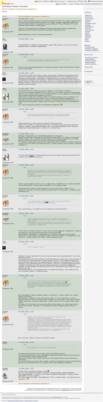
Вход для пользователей (92, 4)
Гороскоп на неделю (91, 57)
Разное (87, 41)
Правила (15, 6)
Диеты (47, 1)
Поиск (71, 4)
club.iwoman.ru (65, 390)
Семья (87, 33)
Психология (88, 17)
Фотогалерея (24, 6)
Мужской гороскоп (90, 60)
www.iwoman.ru (57, 397)
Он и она (88, 28)
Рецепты (40, 1)
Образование (89, 26)
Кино (86, 39)
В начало (88, 12)
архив (64, 4)
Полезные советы (90, 23)
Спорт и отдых (89, 30)
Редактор (35, 400)
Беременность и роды (58, 1)
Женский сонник (72, 1)
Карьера (87, 25)
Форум (60, 4)
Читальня (88, 36)
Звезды (87, 38)
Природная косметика (96, 1)
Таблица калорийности (92, 50)
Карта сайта (89, 67)
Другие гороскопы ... (91, 64)
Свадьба (87, 31)
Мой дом (88, 34)
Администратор (28, 400)
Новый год (88, 15)
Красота (87, 22)
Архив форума (7, 6)
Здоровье (88, 20)
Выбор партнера (90, 62)
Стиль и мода (89, 18)
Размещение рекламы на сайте (15, 400)
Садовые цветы (90, 47)
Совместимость (90, 59)
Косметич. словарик (91, 48)
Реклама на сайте (79, 4)
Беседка (4, 11)
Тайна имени (83, 1)
